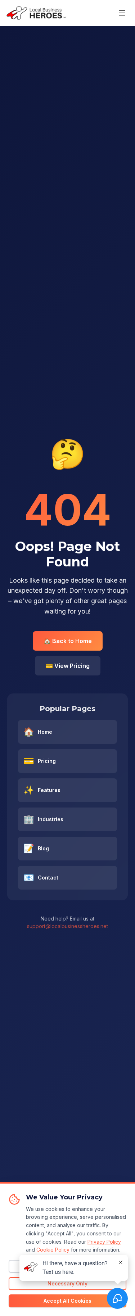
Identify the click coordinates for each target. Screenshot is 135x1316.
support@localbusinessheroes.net (67, 926)
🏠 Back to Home (68, 641)
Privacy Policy (104, 1242)
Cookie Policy (52, 1250)
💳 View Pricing (68, 665)
